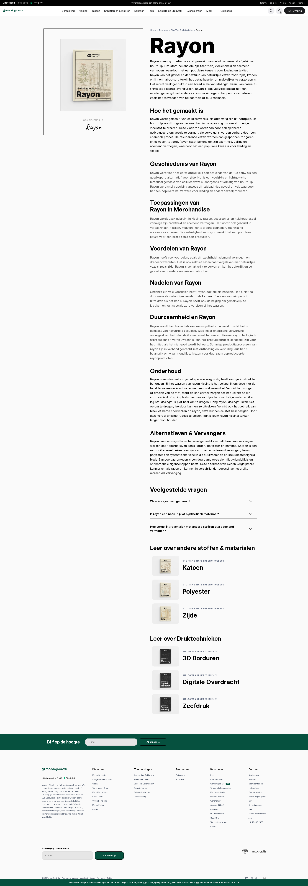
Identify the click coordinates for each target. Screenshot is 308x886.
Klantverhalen (216, 779)
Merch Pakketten (99, 775)
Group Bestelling (99, 801)
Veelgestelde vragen (219, 822)
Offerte (297, 10)
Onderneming (140, 796)
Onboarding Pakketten (144, 775)
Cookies (109, 878)
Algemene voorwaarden (70, 878)
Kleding (83, 10)
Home (153, 30)
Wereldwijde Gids (217, 784)
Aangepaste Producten (102, 779)
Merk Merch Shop (100, 792)
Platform (263, 3)
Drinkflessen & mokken (117, 10)
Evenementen (194, 10)
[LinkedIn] (246, 878)
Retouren (93, 878)
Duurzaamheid (217, 814)
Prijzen (282, 3)
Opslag (95, 784)
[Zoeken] (271, 10)
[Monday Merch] (13, 10)
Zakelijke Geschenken (144, 784)
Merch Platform (99, 805)
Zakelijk (273, 3)
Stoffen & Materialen (182, 30)
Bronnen (163, 30)
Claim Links (97, 796)
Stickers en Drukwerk (170, 10)
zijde (193, 177)
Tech (151, 10)
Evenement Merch (142, 779)
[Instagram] (251, 878)
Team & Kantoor (141, 788)
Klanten (292, 3)
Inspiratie (180, 779)
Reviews (214, 809)
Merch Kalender (217, 796)
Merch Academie (217, 792)
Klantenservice (255, 792)
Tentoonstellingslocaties (220, 788)
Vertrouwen (101, 878)
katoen (207, 296)
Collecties (226, 10)
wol (219, 296)
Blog (212, 775)
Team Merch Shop (100, 788)
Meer (209, 10)
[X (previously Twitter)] (256, 878)
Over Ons (214, 818)
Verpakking (68, 10)
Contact (301, 3)
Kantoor (139, 10)
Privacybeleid (83, 878)
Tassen (96, 10)
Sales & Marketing (142, 792)
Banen (213, 826)
